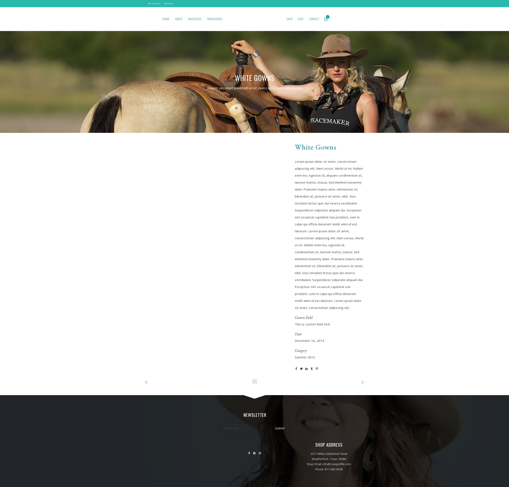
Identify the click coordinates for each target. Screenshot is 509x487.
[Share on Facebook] (296, 368)
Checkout (169, 3)
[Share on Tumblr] (311, 368)
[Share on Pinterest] (317, 368)
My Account (154, 3)
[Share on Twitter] (301, 368)
